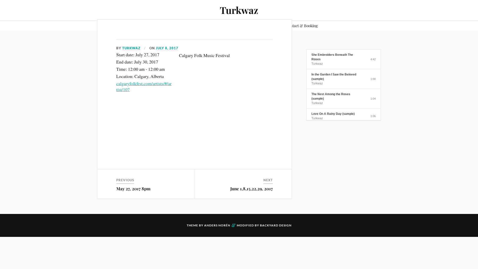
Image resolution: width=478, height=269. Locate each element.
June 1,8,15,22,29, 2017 (251, 188)
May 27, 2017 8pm (133, 188)
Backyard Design (276, 225)
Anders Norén (217, 225)
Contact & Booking (302, 25)
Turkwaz (239, 10)
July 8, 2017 (167, 48)
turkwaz (131, 48)
